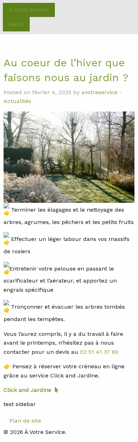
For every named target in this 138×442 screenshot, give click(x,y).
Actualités (17, 101)
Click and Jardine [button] (27, 390)
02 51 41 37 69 (99, 352)
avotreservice (99, 92)
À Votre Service (28, 9)
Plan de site (25, 420)
